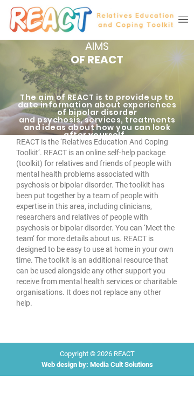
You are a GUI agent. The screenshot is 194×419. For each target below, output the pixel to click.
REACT (124, 354)
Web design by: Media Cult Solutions (97, 364)
